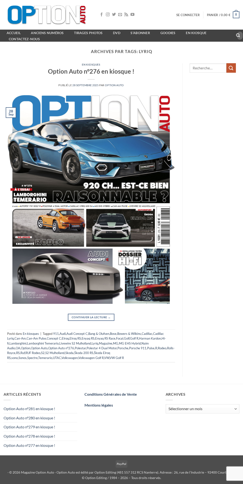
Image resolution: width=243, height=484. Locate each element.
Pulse (150, 348)
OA (18, 348)
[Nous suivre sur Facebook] (101, 15)
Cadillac (147, 334)
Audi (63, 334)
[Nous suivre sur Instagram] (108, 15)
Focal (119, 338)
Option (25, 348)
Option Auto (114, 85)
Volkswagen (69, 358)
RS (18, 353)
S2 (43, 353)
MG (115, 343)
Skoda (69, 353)
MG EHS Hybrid (130, 343)
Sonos (23, 358)
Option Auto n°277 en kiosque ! (29, 445)
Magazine (105, 343)
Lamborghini (17, 343)
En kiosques (91, 64)
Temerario (45, 358)
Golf (126, 338)
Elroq (65, 338)
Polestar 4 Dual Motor (102, 348)
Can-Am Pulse (36, 338)
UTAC (57, 358)
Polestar (80, 348)
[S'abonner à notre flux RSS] (126, 15)
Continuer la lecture (91, 317)
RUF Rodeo (32, 353)
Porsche (122, 348)
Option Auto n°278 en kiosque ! (29, 436)
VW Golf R (117, 358)
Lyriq (95, 343)
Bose (113, 334)
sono (14, 358)
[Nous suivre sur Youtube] (132, 15)
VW (106, 358)
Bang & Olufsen (98, 334)
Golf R (134, 338)
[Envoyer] (238, 36)
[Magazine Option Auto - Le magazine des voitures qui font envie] (47, 15)
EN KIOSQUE (196, 33)
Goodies (168, 33)
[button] (188, 15)
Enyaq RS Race (105, 338)
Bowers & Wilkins (129, 334)
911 (56, 334)
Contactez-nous (24, 39)
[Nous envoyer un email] (120, 15)
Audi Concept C (77, 334)
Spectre (32, 358)
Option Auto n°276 (61, 348)
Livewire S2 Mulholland (75, 343)
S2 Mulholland (55, 353)
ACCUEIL (14, 33)
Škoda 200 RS (83, 353)
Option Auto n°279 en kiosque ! (29, 427)
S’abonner (140, 33)
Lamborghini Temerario (43, 343)
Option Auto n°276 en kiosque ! (91, 71)
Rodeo (162, 348)
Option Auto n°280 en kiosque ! (29, 418)
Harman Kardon (150, 338)
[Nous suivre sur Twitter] (114, 15)
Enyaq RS (88, 338)
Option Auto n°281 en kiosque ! (29, 408)
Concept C (54, 338)
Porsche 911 (137, 348)
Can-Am (20, 338)
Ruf (22, 353)
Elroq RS (75, 338)
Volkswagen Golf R (91, 358)
